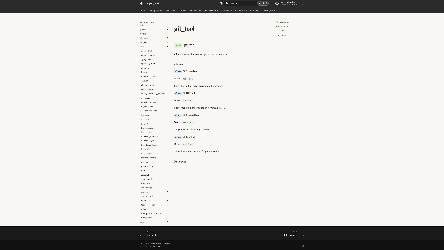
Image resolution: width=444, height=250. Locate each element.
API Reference (211, 10)
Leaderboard (241, 10)
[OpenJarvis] (141, 3)
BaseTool (188, 79)
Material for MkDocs (155, 246)
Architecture (195, 10)
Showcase (170, 10)
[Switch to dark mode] (221, 3)
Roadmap (254, 10)
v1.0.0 (263, 3)
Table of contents (282, 22)
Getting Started (156, 10)
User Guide (226, 10)
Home (142, 10)
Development (268, 10)
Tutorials (182, 10)
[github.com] (303, 244)
